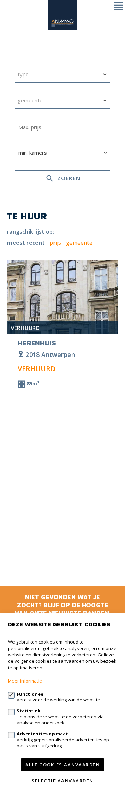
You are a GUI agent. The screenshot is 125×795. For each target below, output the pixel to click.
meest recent (26, 243)
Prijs (55, 243)
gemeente (79, 243)
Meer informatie (25, 681)
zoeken (68, 177)
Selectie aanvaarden (62, 781)
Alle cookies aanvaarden (62, 765)
